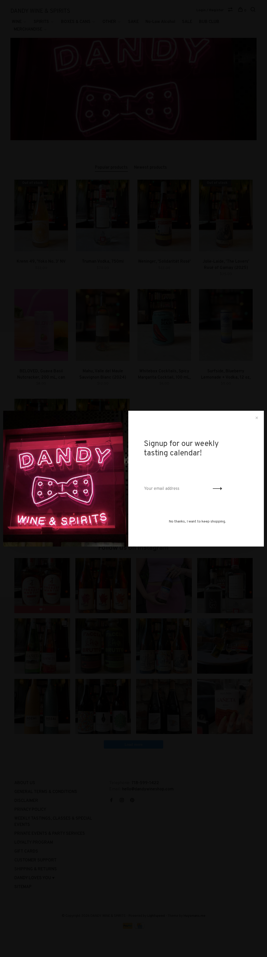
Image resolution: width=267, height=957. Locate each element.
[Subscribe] (216, 489)
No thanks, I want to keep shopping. (197, 521)
